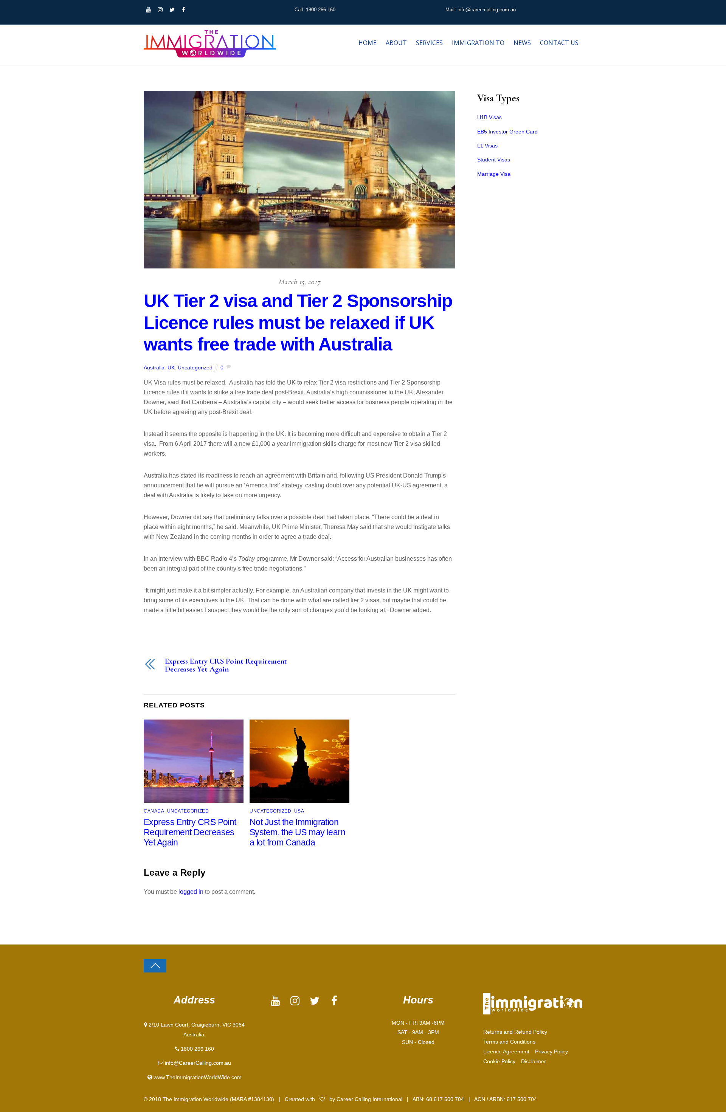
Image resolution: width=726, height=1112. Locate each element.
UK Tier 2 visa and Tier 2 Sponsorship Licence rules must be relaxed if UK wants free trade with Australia (298, 322)
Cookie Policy (499, 1061)
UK (171, 367)
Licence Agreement (506, 1051)
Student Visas (493, 160)
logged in (190, 892)
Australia (154, 367)
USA (299, 810)
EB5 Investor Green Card (507, 132)
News (522, 43)
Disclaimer (533, 1061)
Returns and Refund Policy (515, 1032)
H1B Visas (489, 117)
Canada (154, 810)
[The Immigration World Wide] (210, 54)
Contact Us (559, 43)
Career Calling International (370, 1099)
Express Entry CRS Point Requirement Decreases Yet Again (226, 665)
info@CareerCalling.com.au (198, 1063)
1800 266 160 (197, 1049)
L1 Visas (487, 146)
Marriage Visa (493, 174)
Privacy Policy (551, 1051)
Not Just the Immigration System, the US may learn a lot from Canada (297, 832)
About (396, 43)
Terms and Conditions (509, 1042)
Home (367, 43)
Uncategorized (195, 367)
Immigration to (478, 43)
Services (429, 43)
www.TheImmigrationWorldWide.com (198, 1077)
